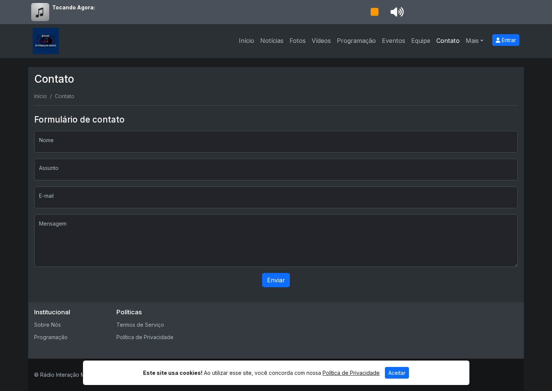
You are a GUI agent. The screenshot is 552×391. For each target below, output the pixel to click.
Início (246, 40)
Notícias (272, 40)
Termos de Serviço (140, 324)
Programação (356, 40)
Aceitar (397, 373)
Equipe (420, 40)
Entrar (508, 40)
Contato (448, 40)
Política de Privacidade (144, 337)
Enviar (276, 280)
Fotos (298, 40)
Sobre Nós (47, 324)
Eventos (393, 40)
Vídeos (321, 40)
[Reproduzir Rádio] (374, 12)
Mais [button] (472, 40)
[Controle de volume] (396, 12)
